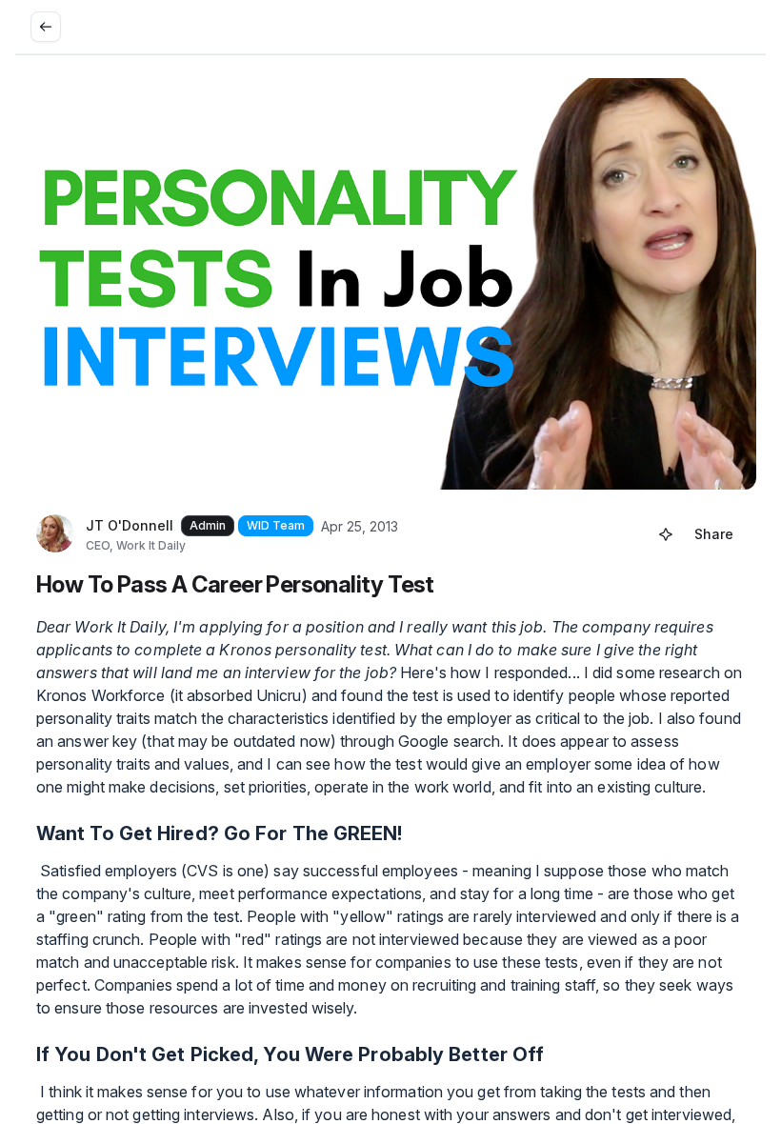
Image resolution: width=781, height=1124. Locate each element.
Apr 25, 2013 (359, 526)
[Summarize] (666, 534)
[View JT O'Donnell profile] (55, 534)
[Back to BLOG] (45, 26)
